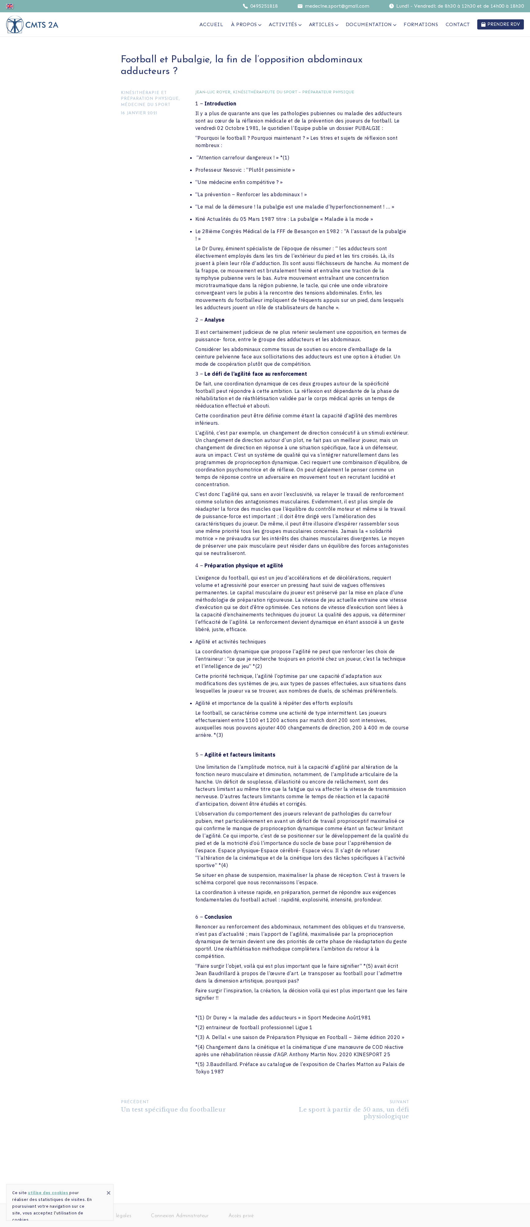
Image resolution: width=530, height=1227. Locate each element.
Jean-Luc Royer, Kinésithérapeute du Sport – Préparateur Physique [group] (274, 92)
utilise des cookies (48, 1192)
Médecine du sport (146, 105)
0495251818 (264, 6)
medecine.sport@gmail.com (337, 6)
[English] (9, 6)
